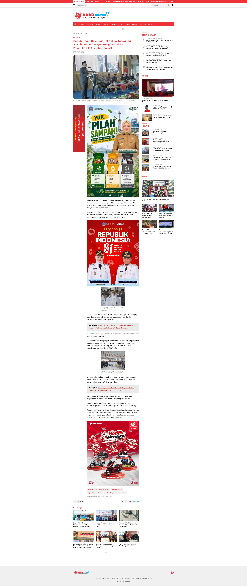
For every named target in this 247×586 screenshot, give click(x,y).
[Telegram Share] (133, 501)
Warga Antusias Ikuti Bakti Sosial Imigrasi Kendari (127, 545)
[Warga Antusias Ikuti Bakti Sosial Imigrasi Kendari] (129, 536)
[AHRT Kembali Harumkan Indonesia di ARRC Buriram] (158, 188)
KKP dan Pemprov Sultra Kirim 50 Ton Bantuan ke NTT (158, 61)
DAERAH (98, 24)
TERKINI (81, 24)
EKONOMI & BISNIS (117, 24)
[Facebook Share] (122, 501)
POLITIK (106, 24)
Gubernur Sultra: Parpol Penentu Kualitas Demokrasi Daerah (155, 101)
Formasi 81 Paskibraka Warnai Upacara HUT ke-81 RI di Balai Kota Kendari (128, 524)
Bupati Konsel (92, 489)
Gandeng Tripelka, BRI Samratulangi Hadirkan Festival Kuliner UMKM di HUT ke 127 (163, 132)
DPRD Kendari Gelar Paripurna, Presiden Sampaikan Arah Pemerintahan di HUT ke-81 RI (83, 545)
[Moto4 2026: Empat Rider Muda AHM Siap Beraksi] (166, 208)
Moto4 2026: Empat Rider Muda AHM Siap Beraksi (166, 215)
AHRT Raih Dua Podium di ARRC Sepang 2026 (147, 215)
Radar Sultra (80, 51)
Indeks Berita (82, 5)
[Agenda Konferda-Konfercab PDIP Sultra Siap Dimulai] (147, 108)
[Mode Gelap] (173, 5)
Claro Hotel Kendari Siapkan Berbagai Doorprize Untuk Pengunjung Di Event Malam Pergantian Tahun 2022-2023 (162, 158)
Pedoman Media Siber (103, 578)
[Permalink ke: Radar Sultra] (74, 52)
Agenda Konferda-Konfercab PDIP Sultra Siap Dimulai (162, 108)
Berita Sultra (77, 37)
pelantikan (122, 493)
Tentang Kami (129, 578)
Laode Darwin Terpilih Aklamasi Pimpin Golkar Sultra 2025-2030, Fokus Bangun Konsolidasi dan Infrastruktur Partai (163, 116)
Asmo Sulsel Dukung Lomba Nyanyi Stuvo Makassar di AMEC (159, 41)
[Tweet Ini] (126, 501)
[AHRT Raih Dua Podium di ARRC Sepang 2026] (149, 208)
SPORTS (143, 24)
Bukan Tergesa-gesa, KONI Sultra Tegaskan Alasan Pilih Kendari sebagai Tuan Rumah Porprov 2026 (166, 231)
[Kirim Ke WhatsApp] (137, 501)
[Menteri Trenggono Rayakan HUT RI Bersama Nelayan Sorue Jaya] (106, 515)
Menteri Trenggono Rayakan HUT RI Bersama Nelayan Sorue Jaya (106, 524)
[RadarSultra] (92, 15)
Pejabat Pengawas (111, 493)
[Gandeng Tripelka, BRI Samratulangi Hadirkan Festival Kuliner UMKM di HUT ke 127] (145, 132)
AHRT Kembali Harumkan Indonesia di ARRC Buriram (156, 200)
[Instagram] (172, 572)
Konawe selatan (117, 489)
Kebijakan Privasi (117, 578)
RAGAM (150, 24)
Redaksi (138, 578)
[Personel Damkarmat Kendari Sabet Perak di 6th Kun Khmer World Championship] (149, 224)
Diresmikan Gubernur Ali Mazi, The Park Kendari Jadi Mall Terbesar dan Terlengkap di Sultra (162, 149)
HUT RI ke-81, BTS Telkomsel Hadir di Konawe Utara (167, 1)
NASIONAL (90, 24)
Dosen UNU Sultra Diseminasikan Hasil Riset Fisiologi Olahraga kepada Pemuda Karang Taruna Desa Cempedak (83, 524)
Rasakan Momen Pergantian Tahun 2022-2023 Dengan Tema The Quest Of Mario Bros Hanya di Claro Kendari (163, 167)
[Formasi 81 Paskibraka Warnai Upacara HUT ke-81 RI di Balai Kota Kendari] (129, 515)
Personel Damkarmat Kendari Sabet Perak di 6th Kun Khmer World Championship (149, 231)
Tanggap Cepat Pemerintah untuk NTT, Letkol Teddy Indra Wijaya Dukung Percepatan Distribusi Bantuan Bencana (105, 1)
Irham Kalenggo (104, 489)
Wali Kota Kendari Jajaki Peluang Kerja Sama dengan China (105, 545)
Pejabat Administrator (95, 493)
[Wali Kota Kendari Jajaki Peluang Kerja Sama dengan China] (106, 536)
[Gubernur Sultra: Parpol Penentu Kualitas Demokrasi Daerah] (158, 88)
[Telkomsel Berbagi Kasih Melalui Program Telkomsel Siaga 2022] (145, 141)
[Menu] (74, 5)
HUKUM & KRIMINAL (132, 24)
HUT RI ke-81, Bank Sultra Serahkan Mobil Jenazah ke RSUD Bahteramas (159, 68)
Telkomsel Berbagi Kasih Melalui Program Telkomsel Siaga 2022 (161, 141)
